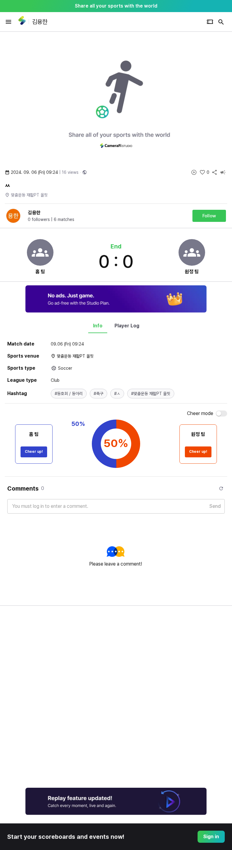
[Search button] (221, 22)
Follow (209, 216)
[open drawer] (8, 22)
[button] (69, 393)
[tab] (97, 326)
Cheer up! (34, 451)
